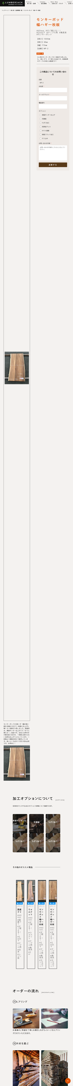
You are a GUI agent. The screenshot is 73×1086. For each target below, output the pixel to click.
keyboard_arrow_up (67, 1080)
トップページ (5, 10)
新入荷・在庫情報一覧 (16, 10)
